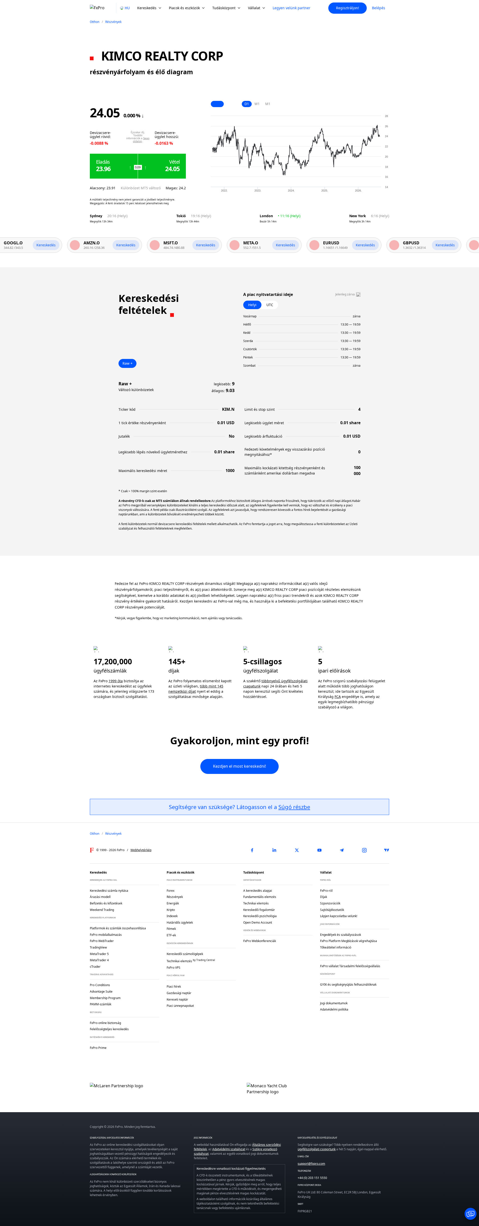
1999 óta (116, 681)
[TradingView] (386, 850)
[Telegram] (341, 850)
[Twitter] (296, 850)
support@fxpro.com (311, 1163)
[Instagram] (364, 850)
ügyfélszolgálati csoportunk (317, 1149)
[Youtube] (319, 850)
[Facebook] (251, 850)
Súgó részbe (294, 807)
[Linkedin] (274, 850)
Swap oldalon (141, 139)
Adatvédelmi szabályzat (228, 1149)
